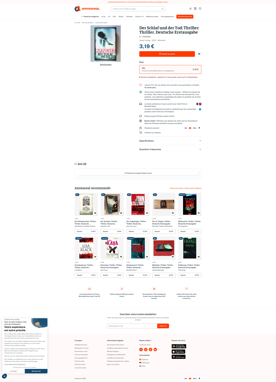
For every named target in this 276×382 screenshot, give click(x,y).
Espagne (143, 359)
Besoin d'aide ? (150, 121)
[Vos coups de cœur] (200, 8)
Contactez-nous (144, 345)
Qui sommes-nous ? (81, 351)
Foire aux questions (81, 354)
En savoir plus (150, 87)
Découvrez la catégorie (193, 188)
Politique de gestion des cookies (118, 361)
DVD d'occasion (80, 364)
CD (109, 16)
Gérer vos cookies (113, 364)
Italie (142, 366)
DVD (114, 16)
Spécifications (105, 65)
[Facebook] (141, 349)
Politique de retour (81, 345)
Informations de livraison (115, 345)
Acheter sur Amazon (152, 133)
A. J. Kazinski (145, 36)
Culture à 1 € (139, 16)
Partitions (129, 16)
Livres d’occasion (101, 22)
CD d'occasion (79, 361)
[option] (170, 69)
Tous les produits (87, 22)
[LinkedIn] (155, 349)
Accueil (77, 22)
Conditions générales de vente (117, 348)
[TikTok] (150, 349)
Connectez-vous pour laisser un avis (139, 173)
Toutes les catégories (91, 16)
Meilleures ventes (152, 16)
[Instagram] (145, 349)
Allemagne (144, 363)
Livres (103, 16)
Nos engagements (167, 16)
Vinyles (120, 16)
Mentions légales (113, 351)
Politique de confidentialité (116, 354)
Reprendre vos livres (82, 348)
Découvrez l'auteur (176, 188)
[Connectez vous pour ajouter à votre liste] (199, 54)
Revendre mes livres (185, 16)
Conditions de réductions (115, 358)
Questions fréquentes (150, 149)
